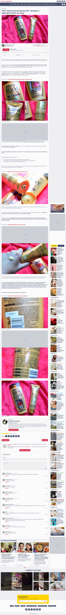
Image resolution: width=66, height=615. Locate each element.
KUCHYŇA (59, 491)
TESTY (32, 4)
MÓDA (42, 4)
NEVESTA (58, 299)
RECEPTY (25, 4)
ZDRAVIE (29, 4)
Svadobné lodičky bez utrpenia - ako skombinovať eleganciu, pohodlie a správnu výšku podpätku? (60, 303)
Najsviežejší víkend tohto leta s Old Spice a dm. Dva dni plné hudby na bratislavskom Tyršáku (60, 251)
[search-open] (64, 4)
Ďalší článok (45, 440)
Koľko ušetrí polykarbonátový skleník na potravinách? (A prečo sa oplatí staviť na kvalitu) (60, 426)
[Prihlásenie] (62, 4)
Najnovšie (61, 245)
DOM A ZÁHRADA (60, 421)
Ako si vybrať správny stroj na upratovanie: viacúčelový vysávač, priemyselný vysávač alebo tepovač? (60, 446)
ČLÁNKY (58, 373)
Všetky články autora (13, 429)
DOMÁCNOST (59, 363)
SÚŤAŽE (53, 4)
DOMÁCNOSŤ (59, 432)
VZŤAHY (22, 4)
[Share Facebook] (6, 436)
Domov (3, 8)
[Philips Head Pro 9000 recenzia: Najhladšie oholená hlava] (57, 576)
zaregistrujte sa (28, 446)
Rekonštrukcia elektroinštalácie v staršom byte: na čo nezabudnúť (60, 458)
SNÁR (40, 4)
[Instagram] (61, 1)
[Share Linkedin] (16, 436)
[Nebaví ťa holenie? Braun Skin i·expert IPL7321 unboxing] (41, 586)
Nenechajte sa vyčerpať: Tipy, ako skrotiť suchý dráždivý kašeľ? (60, 376)
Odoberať (45, 601)
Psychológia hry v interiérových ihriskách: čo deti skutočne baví (60, 417)
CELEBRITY (14, 4)
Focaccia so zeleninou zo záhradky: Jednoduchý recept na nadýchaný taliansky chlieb (60, 291)
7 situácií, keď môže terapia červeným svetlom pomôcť (60, 322)
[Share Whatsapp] (9, 436)
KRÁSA (11, 4)
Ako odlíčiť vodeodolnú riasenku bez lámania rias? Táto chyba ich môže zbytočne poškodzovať (60, 282)
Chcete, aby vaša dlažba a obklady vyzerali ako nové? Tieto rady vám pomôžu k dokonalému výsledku (60, 436)
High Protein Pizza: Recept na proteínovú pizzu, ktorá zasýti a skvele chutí (60, 340)
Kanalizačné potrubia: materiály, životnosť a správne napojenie (59, 477)
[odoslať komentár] (45, 468)
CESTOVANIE (46, 4)
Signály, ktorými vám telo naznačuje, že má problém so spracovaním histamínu (60, 331)
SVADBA (50, 4)
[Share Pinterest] (14, 436)
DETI (58, 413)
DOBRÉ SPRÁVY (60, 393)
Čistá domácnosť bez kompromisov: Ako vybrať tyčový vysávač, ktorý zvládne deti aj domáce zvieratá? (60, 514)
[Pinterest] (62, 1)
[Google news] (37, 609)
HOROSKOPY (36, 4)
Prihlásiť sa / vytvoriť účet (24, 450)
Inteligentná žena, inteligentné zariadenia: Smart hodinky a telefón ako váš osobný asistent (60, 386)
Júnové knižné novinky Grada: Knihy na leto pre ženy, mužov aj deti (60, 522)
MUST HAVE (59, 308)
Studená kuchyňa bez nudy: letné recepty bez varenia (60, 502)
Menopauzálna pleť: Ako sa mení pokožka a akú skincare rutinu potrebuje (60, 274)
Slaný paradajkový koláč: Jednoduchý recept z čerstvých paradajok (60, 349)
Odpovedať (7, 475)
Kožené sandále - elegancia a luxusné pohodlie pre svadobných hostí (60, 312)
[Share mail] (19, 436)
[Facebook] (57, 1)
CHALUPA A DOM (60, 472)
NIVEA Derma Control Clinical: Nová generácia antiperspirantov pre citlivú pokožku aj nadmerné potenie (60, 406)
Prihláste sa (9, 444)
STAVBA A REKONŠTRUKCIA (60, 455)
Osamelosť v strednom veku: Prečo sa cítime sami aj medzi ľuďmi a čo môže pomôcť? (60, 260)
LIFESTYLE (18, 4)
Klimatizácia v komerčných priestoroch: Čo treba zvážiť (60, 467)
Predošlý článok (5, 440)
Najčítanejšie (54, 245)
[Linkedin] (64, 1)
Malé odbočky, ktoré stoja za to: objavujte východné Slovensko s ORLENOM (60, 397)
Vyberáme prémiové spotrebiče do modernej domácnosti (59, 494)
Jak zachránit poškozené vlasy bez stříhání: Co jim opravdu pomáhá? (60, 359)
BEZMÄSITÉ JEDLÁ (60, 499)
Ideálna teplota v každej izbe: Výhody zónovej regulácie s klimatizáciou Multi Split (60, 485)
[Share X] (11, 436)
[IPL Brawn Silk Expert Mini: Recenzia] (57, 586)
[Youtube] (59, 1)
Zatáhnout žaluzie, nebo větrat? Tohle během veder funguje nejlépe (60, 367)
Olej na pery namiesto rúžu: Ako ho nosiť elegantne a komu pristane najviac (60, 267)
